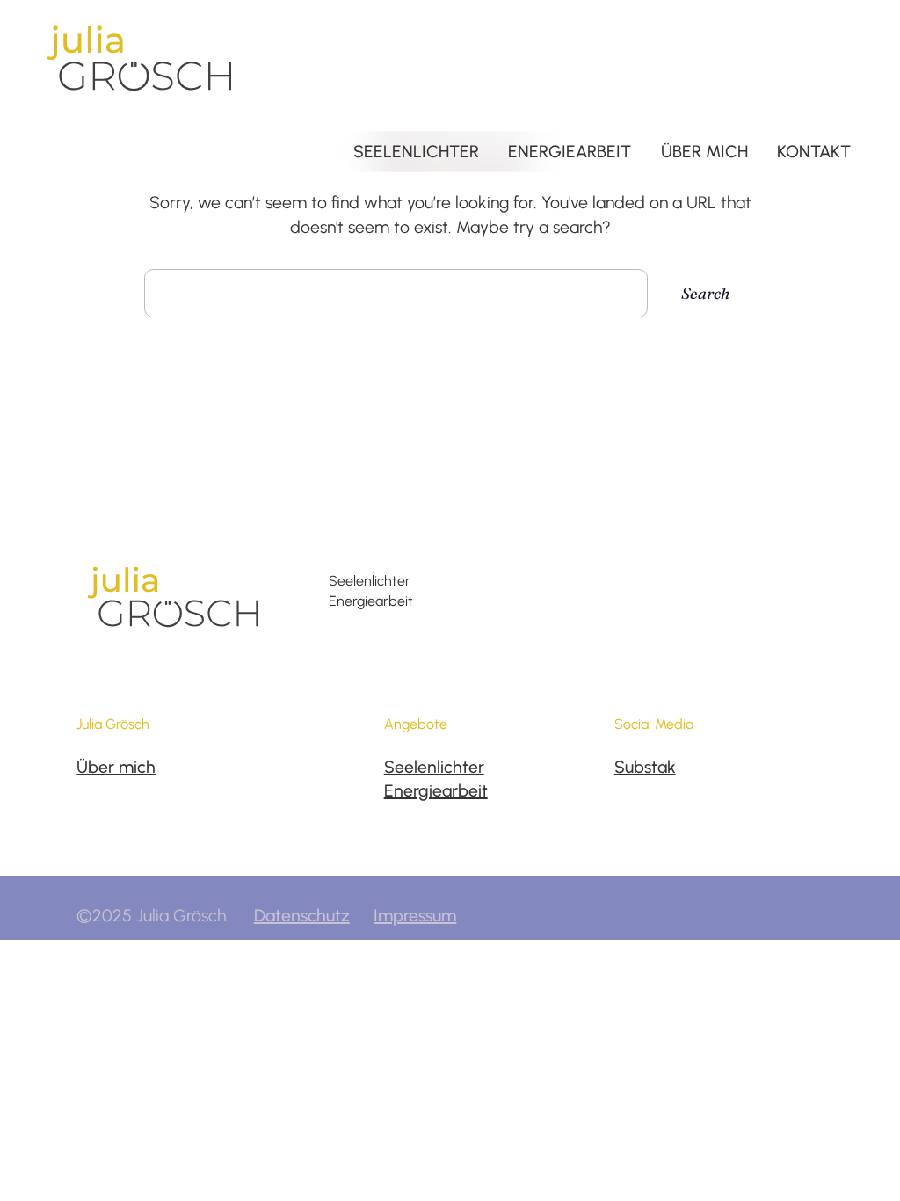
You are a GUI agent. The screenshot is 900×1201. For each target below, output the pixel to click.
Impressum (415, 916)
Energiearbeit (436, 791)
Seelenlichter (434, 767)
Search (705, 293)
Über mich (116, 767)
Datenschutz (302, 916)
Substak (645, 767)
